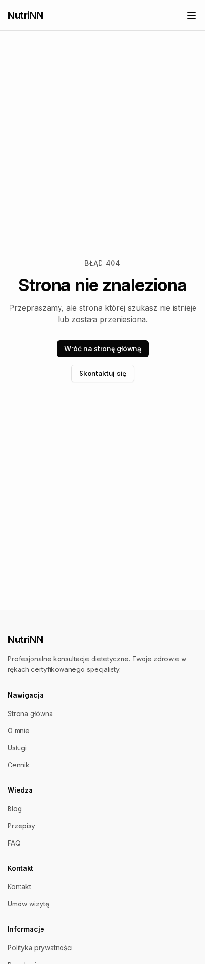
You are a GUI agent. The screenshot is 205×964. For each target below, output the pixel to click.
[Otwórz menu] (191, 15)
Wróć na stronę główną (102, 348)
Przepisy (21, 826)
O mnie (19, 731)
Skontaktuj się (102, 373)
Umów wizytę (28, 904)
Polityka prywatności (40, 948)
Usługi (17, 748)
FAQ (14, 843)
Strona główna (30, 713)
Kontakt (19, 887)
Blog (15, 809)
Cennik (19, 765)
